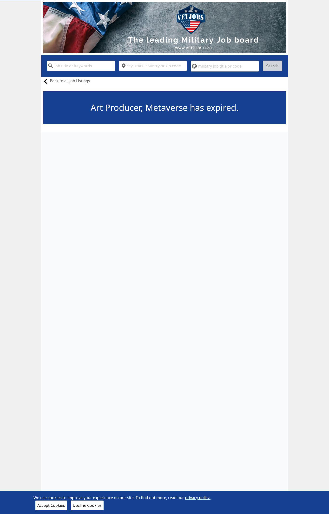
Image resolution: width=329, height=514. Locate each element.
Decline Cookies (87, 505)
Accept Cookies (51, 505)
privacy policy (198, 497)
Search (272, 66)
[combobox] (81, 66)
